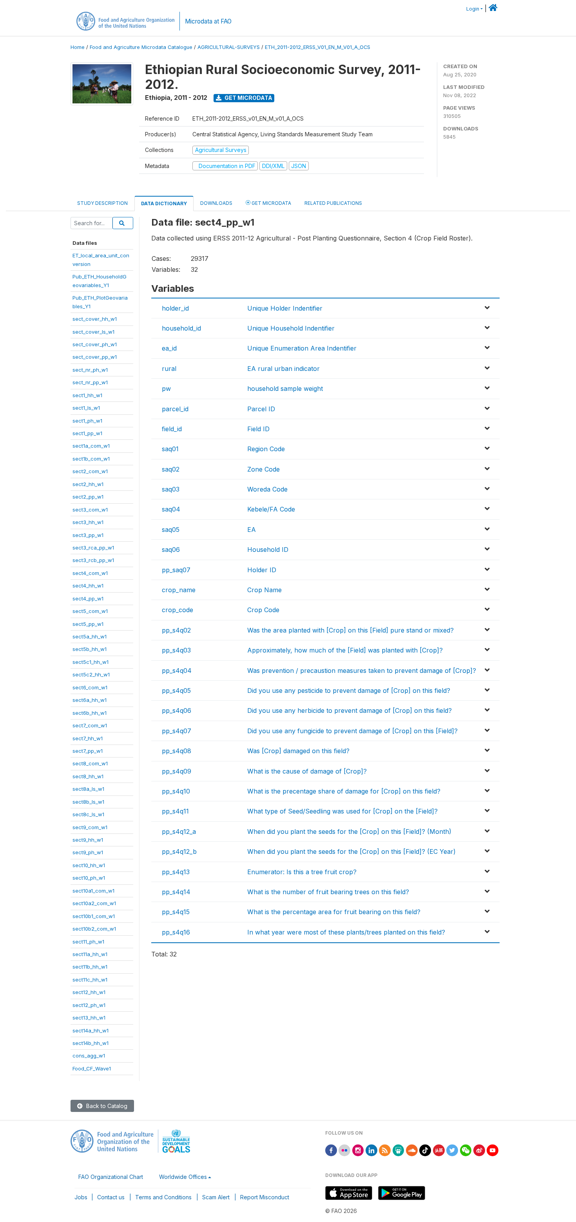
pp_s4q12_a (179, 831)
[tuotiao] (439, 1149)
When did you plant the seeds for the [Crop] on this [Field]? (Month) (349, 831)
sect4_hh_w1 (87, 585)
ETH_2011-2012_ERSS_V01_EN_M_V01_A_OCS (317, 47)
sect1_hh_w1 (87, 395)
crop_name (179, 590)
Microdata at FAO (208, 21)
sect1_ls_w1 (86, 408)
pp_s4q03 (176, 650)
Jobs (80, 1197)
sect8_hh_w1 (87, 776)
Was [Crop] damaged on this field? (298, 751)
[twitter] (452, 1149)
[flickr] (344, 1149)
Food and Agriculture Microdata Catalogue (141, 47)
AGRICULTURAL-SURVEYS (228, 47)
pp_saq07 (176, 570)
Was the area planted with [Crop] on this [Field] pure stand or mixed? (350, 630)
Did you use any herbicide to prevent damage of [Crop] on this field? (349, 710)
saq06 (171, 549)
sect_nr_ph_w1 (90, 370)
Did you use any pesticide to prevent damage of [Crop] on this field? (348, 690)
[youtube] (492, 1149)
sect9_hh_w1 (87, 840)
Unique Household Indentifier (291, 328)
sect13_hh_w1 (88, 1017)
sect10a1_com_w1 (93, 891)
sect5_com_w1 (90, 611)
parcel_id (175, 409)
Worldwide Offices (183, 1176)
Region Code (266, 449)
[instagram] (358, 1149)
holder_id (175, 308)
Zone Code (263, 469)
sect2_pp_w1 (87, 497)
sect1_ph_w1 (87, 421)
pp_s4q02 (176, 630)
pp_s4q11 (175, 811)
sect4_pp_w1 (87, 598)
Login (472, 9)
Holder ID (261, 570)
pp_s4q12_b (179, 851)
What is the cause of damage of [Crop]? (307, 771)
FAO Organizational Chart (110, 1176)
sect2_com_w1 (90, 471)
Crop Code (263, 610)
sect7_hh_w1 (87, 738)
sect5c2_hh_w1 (91, 674)
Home (78, 47)
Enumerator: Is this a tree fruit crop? (302, 872)
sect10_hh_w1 (88, 865)
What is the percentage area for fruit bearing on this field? (333, 912)
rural (169, 368)
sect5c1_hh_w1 (90, 662)
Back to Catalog (106, 1106)
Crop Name (264, 590)
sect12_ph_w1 (88, 1005)
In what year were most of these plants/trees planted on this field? (346, 932)
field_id (172, 429)
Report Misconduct (264, 1197)
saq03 (170, 489)
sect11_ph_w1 (88, 941)
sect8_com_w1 (90, 763)
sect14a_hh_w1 (90, 1030)
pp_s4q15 (176, 912)
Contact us (111, 1197)
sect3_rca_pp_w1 (93, 547)
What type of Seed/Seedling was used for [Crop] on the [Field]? (342, 811)
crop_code (177, 610)
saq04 (171, 509)
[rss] (385, 1149)
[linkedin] (371, 1149)
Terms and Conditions (163, 1197)
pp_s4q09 (176, 771)
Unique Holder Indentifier (284, 308)
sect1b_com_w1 (91, 459)
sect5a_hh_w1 (89, 636)
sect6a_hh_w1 (89, 700)
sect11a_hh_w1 (89, 954)
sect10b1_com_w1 (93, 916)
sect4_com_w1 (90, 573)
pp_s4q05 (176, 690)
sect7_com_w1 (89, 725)
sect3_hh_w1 (87, 522)
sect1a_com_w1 (91, 446)
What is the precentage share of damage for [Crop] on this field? (343, 791)
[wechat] (466, 1149)
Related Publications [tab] (333, 203)
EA (251, 529)
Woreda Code (267, 489)
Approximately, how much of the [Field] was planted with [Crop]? (345, 650)
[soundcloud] (412, 1149)
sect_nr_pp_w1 (90, 382)
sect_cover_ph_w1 (94, 344)
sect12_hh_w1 (88, 992)
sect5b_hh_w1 (89, 649)
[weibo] (479, 1149)
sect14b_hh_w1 (90, 1043)
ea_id (169, 348)
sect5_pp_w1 (87, 624)
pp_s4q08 (176, 751)
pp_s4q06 (176, 710)
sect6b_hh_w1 (89, 713)
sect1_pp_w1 (87, 433)
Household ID (267, 549)
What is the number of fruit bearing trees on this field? (328, 892)
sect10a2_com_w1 (94, 903)
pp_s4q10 (176, 791)
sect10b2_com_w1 (94, 929)
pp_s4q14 (176, 892)
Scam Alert (216, 1197)
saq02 (170, 469)
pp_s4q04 (177, 670)
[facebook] (331, 1149)
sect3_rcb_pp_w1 (93, 560)
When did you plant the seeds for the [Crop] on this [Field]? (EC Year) (351, 851)
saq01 (170, 449)
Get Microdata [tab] (270, 203)
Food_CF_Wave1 (91, 1068)
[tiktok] (425, 1149)
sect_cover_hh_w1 (94, 319)
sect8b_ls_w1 (88, 802)
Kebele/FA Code (271, 509)
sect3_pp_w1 (87, 535)
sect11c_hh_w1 (89, 979)
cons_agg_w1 (88, 1055)
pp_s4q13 (176, 872)
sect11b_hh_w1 (89, 967)
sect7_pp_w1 (87, 751)
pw (166, 388)
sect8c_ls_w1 (88, 814)
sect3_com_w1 (90, 509)
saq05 (170, 529)
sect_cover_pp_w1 (94, 357)
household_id (181, 328)
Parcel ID (261, 409)
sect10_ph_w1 (88, 878)
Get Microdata (247, 97)
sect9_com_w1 (89, 827)
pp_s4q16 (176, 932)
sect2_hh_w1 (87, 484)
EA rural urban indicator (283, 368)
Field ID (258, 429)
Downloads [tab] (216, 203)
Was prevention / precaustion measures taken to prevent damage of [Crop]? (361, 670)
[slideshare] (398, 1149)
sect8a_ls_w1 (88, 789)
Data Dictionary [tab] (164, 203)
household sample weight (285, 388)
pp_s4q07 (176, 731)
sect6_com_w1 (89, 687)
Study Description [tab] (102, 203)
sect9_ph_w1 (87, 852)
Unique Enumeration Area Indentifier (302, 348)
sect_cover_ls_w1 (93, 332)
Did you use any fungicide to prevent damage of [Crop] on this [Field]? (352, 731)
